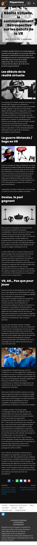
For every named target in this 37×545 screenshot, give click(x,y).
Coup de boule (20, 510)
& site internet (18, 522)
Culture (14, 508)
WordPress (19, 543)
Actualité (5, 508)
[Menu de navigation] (29, 3)
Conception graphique (18, 520)
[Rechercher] (34, 3)
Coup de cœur (7, 510)
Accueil (4, 505)
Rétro (7, 39)
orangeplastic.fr (18, 524)
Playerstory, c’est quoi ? (18, 505)
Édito (32, 505)
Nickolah (28, 39)
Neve (3, 543)
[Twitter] (3, 514)
